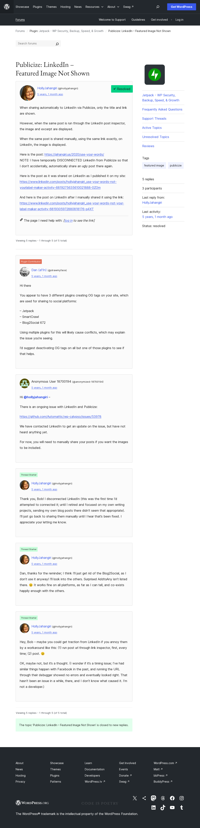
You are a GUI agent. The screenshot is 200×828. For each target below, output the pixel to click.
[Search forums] (57, 43)
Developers (92, 775)
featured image (154, 165)
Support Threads (154, 118)
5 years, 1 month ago (50, 94)
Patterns (55, 781)
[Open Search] (157, 7)
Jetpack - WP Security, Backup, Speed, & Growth (71, 31)
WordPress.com (165, 763)
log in (68, 220)
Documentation (94, 769)
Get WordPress (181, 6)
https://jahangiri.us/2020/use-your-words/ (74, 154)
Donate (125, 775)
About (19, 763)
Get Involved (127, 763)
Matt (158, 769)
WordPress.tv (95, 781)
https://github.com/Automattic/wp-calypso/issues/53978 (60, 416)
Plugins (54, 775)
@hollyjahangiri (36, 397)
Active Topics (152, 128)
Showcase (57, 763)
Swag (124, 781)
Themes (55, 769)
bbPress (161, 775)
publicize (176, 165)
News (19, 769)
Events (123, 769)
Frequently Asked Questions (162, 109)
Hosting (21, 775)
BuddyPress (163, 781)
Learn (88, 763)
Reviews (148, 146)
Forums (20, 19)
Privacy (20, 781)
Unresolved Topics (155, 137)
